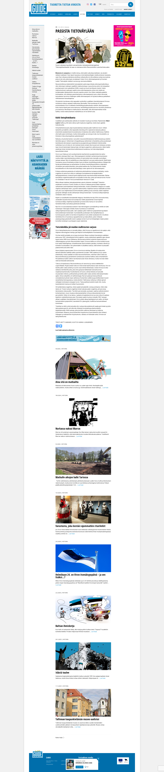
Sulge (98, 758)
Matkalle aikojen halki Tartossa (36, 42)
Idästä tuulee (36, 70)
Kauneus (60, 14)
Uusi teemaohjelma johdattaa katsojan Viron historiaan (36, 126)
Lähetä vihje (118, 9)
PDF (87, 767)
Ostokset (53, 14)
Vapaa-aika (68, 14)
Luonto (75, 14)
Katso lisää (59, 737)
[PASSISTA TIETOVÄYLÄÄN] (83, 49)
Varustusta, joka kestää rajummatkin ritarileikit (36, 49)
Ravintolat (127, 14)
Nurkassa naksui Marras (35, 35)
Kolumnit (119, 14)
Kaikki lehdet (128, 9)
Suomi (104, 4)
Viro (103, 14)
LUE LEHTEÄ (79, 767)
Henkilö (97, 14)
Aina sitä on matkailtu (36, 30)
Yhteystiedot (49, 764)
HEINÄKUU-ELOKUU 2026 (84, 763)
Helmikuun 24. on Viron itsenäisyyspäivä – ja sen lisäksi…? (37, 59)
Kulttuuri (90, 14)
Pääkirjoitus (110, 14)
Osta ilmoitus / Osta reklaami (51, 761)
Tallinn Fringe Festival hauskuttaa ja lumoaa (36, 89)
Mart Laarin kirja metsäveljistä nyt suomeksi (36, 137)
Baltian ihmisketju (35, 66)
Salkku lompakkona (36, 82)
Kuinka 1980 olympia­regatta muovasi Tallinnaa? (36, 115)
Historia (82, 14)
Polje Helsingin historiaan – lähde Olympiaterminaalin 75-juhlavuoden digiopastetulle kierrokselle (38, 102)
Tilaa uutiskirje (108, 9)
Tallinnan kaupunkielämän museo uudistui (37, 76)
